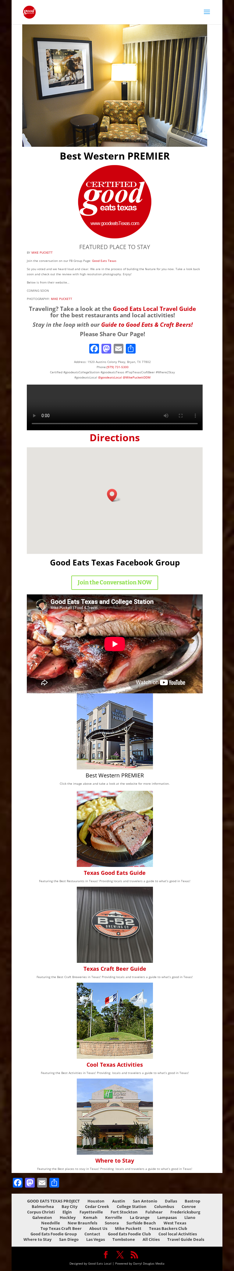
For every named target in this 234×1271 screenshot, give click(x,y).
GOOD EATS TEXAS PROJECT (53, 1201)
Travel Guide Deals (185, 1239)
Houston (96, 1201)
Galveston (42, 1217)
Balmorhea (43, 1206)
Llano (189, 1217)
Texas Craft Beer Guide (114, 968)
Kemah (90, 1217)
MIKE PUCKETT (42, 252)
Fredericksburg (185, 1212)
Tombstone (123, 1239)
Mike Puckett (128, 1228)
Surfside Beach (141, 1223)
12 (138, 137)
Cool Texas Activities (115, 1064)
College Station (132, 1206)
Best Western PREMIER (115, 775)
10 (128, 137)
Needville (50, 1223)
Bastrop (192, 1201)
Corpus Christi (41, 1212)
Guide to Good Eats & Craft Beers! (147, 324)
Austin (118, 1201)
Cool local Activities (177, 1234)
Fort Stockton (124, 1212)
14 (148, 137)
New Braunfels (82, 1223)
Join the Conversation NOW (115, 582)
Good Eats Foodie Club (129, 1234)
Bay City (69, 1206)
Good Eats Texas (103, 261)
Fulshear (154, 1212)
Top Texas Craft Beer (61, 1228)
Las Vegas (95, 1239)
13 (143, 137)
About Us (98, 1228)
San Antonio (145, 1201)
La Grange (140, 1217)
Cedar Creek (97, 1206)
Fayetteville (91, 1212)
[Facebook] (94, 349)
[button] (114, 495)
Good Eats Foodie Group (53, 1234)
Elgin (67, 1212)
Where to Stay (114, 1160)
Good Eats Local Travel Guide (154, 308)
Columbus (164, 1206)
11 (133, 137)
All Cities (151, 1239)
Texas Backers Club (168, 1228)
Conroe (189, 1206)
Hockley (68, 1217)
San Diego (69, 1239)
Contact (92, 1234)
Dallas (171, 1201)
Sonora (112, 1223)
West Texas (175, 1223)
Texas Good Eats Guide (115, 872)
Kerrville (113, 1217)
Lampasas (167, 1217)
